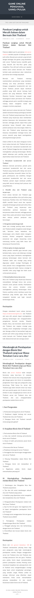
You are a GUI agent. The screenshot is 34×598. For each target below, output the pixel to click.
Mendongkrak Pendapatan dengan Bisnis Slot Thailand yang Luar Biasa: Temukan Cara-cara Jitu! (17, 351)
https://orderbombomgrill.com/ (12, 313)
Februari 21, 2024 (8, 38)
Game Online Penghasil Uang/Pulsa (17, 6)
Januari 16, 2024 (8, 359)
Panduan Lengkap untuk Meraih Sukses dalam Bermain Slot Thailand (15, 32)
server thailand (16, 372)
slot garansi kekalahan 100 (20, 545)
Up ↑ (17, 594)
